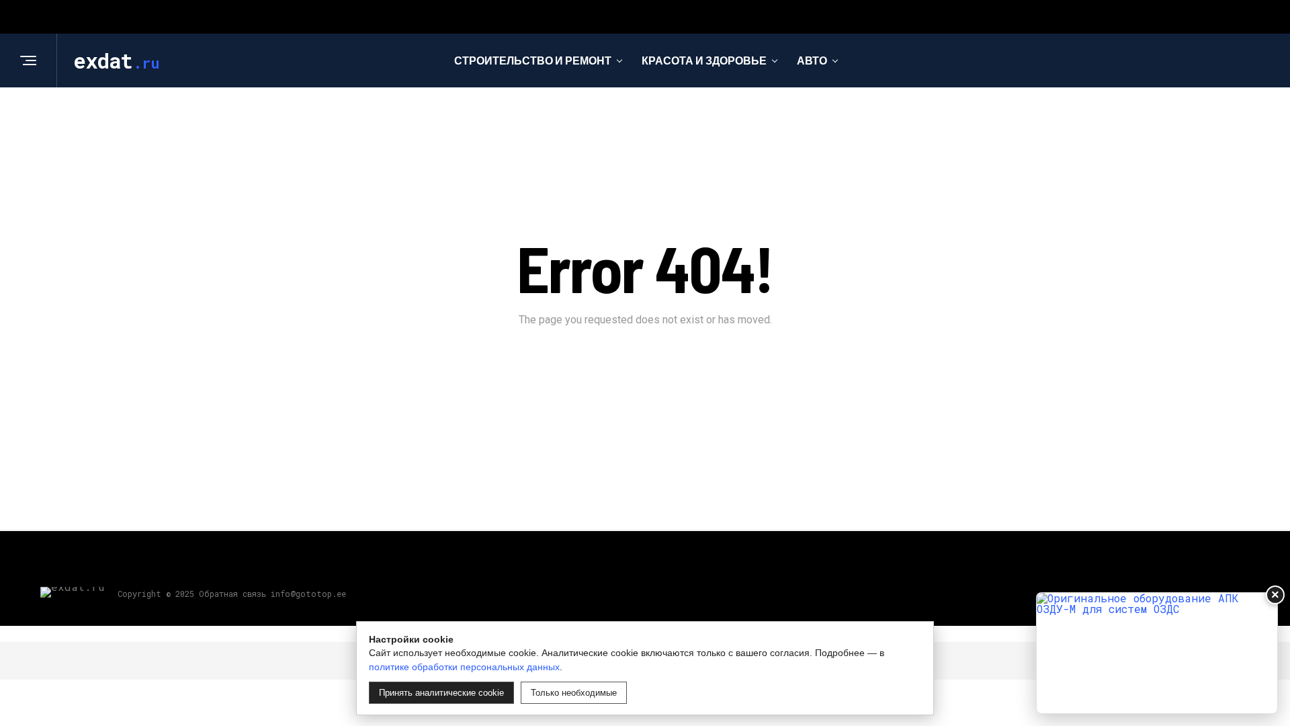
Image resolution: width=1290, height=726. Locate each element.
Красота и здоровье (704, 60)
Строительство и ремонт (532, 60)
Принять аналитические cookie (441, 693)
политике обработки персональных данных (464, 666)
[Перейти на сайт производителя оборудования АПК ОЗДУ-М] (1157, 653)
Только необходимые (574, 693)
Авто (812, 60)
